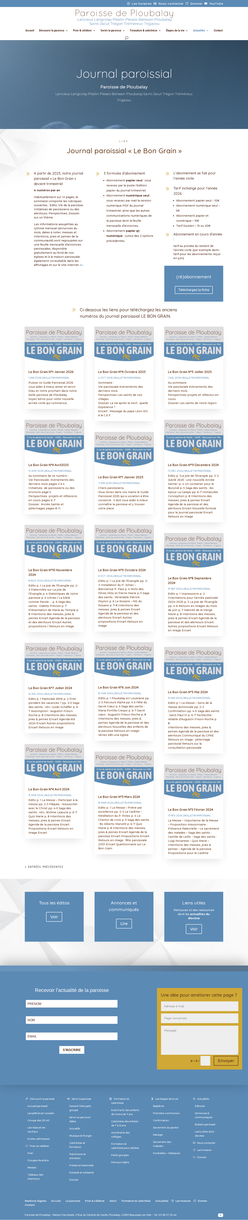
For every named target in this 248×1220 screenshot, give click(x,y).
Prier (30, 1153)
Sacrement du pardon (166, 1127)
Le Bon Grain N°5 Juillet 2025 (190, 372)
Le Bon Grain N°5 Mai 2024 (188, 692)
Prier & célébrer (82, 30)
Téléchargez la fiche (193, 290)
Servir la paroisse (111, 30)
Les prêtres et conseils (41, 1113)
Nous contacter (171, 3)
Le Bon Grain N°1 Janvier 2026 (50, 372)
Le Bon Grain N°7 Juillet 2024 (50, 688)
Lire (124, 923)
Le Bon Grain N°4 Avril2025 (48, 465)
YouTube (216, 3)
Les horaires (142, 3)
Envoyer (226, 1060)
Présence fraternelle (81, 1165)
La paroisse (73, 1200)
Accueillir (74, 1128)
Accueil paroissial (37, 1106)
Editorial (200, 1106)
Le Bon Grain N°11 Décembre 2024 (193, 465)
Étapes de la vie (175, 30)
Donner (196, 3)
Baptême (158, 1106)
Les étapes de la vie (166, 1098)
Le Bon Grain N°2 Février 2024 (190, 810)
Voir (54, 917)
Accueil (29, 30)
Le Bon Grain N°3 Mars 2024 (119, 797)
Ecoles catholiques (39, 1138)
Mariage (158, 1134)
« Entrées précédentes (44, 867)
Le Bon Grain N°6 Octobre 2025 (122, 372)
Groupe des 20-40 (38, 1120)
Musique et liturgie (80, 1135)
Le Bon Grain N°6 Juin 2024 (118, 687)
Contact (218, 30)
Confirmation (161, 1120)
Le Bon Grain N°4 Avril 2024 (48, 789)
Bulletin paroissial (56, 377)
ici (81, 265)
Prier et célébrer (39, 1146)
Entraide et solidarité (81, 1172)
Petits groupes (120, 1155)
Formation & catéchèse (143, 30)
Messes (32, 1167)
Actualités (199, 30)
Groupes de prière (38, 1160)
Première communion (166, 1113)
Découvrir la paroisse (51, 30)
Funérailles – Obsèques (166, 1153)
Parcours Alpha (120, 1162)
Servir (113, 1200)
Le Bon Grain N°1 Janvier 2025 (120, 477)
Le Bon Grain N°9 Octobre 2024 (122, 570)
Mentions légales (35, 1200)
